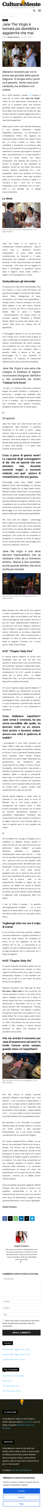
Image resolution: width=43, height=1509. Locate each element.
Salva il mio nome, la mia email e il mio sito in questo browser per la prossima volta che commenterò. (20, 1323)
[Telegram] (32, 1218)
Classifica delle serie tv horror (13, 1359)
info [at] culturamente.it (22, 1470)
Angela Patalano (13, 37)
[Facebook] (4, 1218)
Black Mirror (7, 1381)
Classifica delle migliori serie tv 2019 (16, 1354)
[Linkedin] (21, 1218)
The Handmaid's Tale (10, 1386)
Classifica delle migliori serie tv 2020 (16, 1349)
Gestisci (21, 1497)
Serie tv (11, 16)
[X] (10, 1218)
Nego (21, 1504)
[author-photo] (21, 1243)
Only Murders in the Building (13, 1376)
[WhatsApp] (15, 1218)
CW (30, 95)
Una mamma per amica (11, 1391)
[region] (21, 1491)
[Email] (26, 1218)
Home (4, 16)
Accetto (21, 1491)
